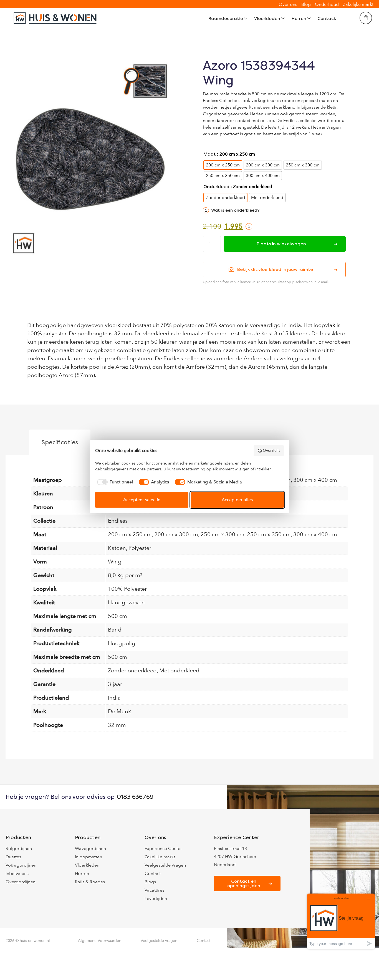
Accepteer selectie (141, 500)
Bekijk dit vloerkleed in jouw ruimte (275, 269)
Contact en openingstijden (243, 883)
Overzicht (271, 450)
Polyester (139, 548)
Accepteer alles (237, 500)
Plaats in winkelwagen (281, 244)
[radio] (223, 165)
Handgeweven (126, 602)
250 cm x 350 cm (269, 534)
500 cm (117, 616)
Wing (115, 561)
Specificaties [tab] (60, 442)
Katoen (117, 548)
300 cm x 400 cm (315, 480)
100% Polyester (127, 589)
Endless (118, 521)
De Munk (119, 711)
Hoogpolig (121, 643)
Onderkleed (216, 186)
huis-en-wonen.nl (35, 940)
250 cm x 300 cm (222, 534)
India (114, 698)
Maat (209, 154)
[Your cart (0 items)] (366, 18)
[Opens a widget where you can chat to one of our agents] (341, 921)
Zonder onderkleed (132, 670)
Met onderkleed (179, 670)
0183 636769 (135, 797)
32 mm (117, 725)
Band (115, 629)
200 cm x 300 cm (176, 534)
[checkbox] (114, 482)
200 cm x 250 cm (130, 534)
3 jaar (115, 684)
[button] (231, 210)
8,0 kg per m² (125, 575)
